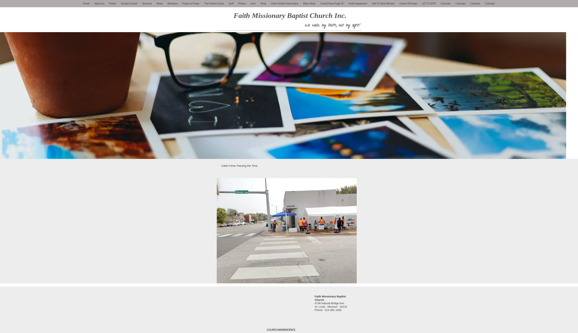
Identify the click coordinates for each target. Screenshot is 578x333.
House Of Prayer (408, 3)
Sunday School (129, 3)
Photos (242, 3)
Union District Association (284, 3)
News (160, 3)
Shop (263, 3)
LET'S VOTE (429, 3)
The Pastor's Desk (214, 3)
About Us (99, 3)
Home (86, 3)
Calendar (446, 3)
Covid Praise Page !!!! (331, 3)
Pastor (112, 3)
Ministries (173, 3)
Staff (231, 3)
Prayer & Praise (191, 3)
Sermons (147, 3)
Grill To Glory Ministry (383, 3)
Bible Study (309, 3)
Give (253, 3)
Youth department (357, 3)
